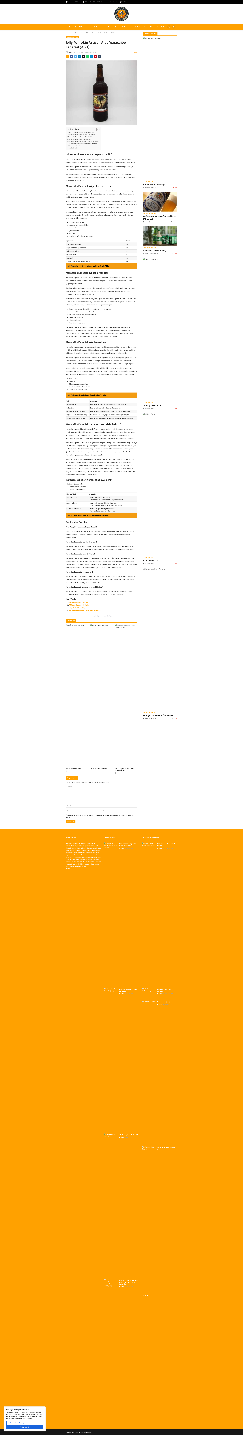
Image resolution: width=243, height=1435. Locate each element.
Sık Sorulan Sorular (74, 146)
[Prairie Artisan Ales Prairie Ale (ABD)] (111, 1059)
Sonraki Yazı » (108, 616)
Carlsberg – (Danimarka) (154, 250)
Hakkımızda (88, 2)
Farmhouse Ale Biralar (121, 27)
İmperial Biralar (107, 27)
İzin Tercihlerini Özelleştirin (18, 1423)
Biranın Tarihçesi (86, 27)
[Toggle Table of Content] (97, 129)
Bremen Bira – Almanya (154, 184)
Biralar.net (98, 862)
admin (146, 222)
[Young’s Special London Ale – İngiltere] (149, 913)
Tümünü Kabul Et (25, 1427)
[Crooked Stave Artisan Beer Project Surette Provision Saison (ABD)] (111, 1350)
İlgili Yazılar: (74, 148)
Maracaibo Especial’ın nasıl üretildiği (80, 137)
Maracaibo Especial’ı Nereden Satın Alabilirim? (84, 143)
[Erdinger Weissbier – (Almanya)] (160, 639)
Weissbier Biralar (136, 27)
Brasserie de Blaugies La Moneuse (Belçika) (127, 845)
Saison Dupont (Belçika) (98, 768)
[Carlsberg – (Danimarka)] (160, 236)
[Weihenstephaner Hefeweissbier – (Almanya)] (160, 202)
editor (70, 52)
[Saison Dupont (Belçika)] (101, 695)
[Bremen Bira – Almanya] (160, 108)
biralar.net (69, 846)
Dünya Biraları (70, 1432)
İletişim (124, 2)
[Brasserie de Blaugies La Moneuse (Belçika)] (111, 913)
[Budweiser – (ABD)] (149, 1072)
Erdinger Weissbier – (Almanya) (158, 715)
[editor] (67, 52)
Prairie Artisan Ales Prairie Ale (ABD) (128, 990)
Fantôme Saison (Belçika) (74, 768)
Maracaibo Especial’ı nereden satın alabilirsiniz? (83, 141)
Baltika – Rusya (150, 560)
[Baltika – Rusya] (160, 484)
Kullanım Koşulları (113, 2)
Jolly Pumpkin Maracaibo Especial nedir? (81, 132)
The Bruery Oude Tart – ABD (128, 1135)
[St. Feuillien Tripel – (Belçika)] (149, 1217)
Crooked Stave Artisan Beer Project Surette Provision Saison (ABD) (128, 1282)
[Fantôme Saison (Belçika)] (77, 695)
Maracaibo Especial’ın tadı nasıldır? (79, 139)
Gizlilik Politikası (99, 2)
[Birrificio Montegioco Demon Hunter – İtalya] (126, 695)
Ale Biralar (97, 27)
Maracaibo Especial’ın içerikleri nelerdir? (81, 134)
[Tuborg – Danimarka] (160, 329)
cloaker (68, 868)
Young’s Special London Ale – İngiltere (167, 845)
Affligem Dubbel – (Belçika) (79, 605)
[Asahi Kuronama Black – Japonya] (149, 993)
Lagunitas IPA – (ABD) (77, 608)
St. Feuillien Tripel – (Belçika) (167, 1147)
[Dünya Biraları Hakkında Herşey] (121, 14)
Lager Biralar (161, 27)
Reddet (36, 1423)
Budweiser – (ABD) (163, 1002)
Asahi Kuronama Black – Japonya (165, 990)
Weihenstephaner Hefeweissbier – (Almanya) (159, 217)
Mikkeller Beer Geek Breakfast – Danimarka (85, 610)
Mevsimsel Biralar (149, 27)
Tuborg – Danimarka (152, 405)
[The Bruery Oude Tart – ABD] (111, 1205)
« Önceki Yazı (94, 616)
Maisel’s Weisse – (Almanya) (79, 602)
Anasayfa (74, 27)
